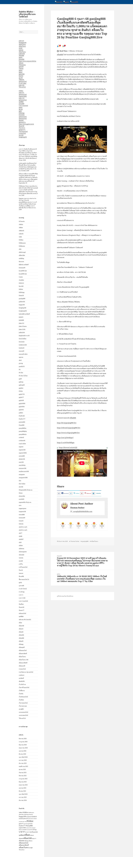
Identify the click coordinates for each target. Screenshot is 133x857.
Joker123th (22, 329)
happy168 (22, 305)
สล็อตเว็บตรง (22, 44)
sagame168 (22, 450)
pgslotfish (22, 406)
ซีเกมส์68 (21, 576)
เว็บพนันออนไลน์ (23, 697)
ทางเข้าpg (21, 592)
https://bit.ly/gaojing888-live (66, 423)
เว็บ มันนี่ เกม (22, 684)
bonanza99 (22, 268)
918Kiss (21, 240)
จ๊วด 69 (21, 570)
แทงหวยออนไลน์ (23, 715)
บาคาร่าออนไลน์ (23, 105)
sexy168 (21, 462)
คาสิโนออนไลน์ (23, 567)
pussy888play (23, 431)
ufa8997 (21, 539)
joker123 (21, 41)
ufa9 (20, 542)
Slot (20, 481)
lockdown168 (23, 345)
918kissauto (22, 243)
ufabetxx (21, 548)
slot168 (21, 487)
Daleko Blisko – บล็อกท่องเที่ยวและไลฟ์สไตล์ (27, 14)
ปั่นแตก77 (21, 610)
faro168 (21, 135)
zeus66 (21, 561)
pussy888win (22, 434)
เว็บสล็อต (21, 700)
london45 (21, 348)
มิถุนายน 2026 (23, 745)
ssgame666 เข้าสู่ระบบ (25, 502)
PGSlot (21, 391)
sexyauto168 (22, 468)
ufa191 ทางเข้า (23, 527)
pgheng (21, 382)
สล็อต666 (21, 635)
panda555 (22, 366)
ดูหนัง (20, 582)
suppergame (22, 508)
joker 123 (21, 98)
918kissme (22, 246)
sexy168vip (22, 465)
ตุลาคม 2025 (22, 769)
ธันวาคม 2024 (23, 800)
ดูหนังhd (21, 120)
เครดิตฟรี (21, 678)
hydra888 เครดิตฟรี (24, 314)
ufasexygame (23, 552)
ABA (20, 249)
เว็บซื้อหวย (22, 690)
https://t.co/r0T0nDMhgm (65, 443)
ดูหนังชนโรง (22, 122)
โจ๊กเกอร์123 (22, 87)
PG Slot (21, 372)
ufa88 (20, 536)
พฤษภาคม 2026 (23, 748)
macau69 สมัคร (23, 354)
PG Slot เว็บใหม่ (23, 376)
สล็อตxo (21, 63)
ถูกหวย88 (21, 585)
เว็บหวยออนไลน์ (23, 131)
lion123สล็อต (22, 339)
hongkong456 (23, 137)
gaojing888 (22, 298)
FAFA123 (21, 283)
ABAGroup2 (22, 252)
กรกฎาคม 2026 (23, 741)
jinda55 (21, 317)
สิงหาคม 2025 (23, 775)
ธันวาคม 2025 (23, 763)
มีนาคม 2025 (22, 791)
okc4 (20, 360)
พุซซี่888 (21, 102)
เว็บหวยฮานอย (23, 706)
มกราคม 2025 (23, 797)
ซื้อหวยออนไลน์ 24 (24, 579)
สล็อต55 (21, 629)
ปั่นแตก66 (21, 126)
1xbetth (21, 68)
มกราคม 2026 (23, 760)
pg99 (20, 111)
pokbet (21, 413)
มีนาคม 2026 (22, 754)
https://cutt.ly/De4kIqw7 (65, 438)
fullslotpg (21, 113)
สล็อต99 (21, 641)
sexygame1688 (23, 477)
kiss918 (21, 76)
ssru (20, 505)
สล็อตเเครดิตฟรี (23, 663)
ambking (21, 258)
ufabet (21, 545)
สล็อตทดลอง (22, 65)
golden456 (22, 301)
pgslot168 (25, 823)
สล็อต (20, 622)
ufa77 (20, 533)
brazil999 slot (23, 271)
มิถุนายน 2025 (23, 782)
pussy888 (21, 59)
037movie (22, 221)
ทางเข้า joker (22, 83)
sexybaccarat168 (24, 471)
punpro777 (22, 129)
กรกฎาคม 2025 (23, 779)
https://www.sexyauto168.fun (27, 61)
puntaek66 (22, 422)
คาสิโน (21, 564)
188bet (21, 227)
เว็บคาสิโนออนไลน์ (24, 687)
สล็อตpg (21, 644)
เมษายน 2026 (22, 751)
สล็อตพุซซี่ (21, 647)
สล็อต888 (21, 55)
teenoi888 (22, 514)
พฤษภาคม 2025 (23, 785)
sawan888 (22, 456)
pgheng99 (22, 385)
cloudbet (21, 280)
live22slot (21, 115)
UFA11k (21, 524)
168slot (21, 224)
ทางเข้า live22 (23, 589)
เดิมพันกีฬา (22, 681)
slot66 (20, 48)
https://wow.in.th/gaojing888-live (68, 433)
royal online (22, 443)
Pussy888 (21, 425)
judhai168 (22, 54)
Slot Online (22, 484)
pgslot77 (21, 397)
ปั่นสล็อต (21, 604)
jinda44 (21, 50)
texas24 (21, 521)
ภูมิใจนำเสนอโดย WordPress (65, 596)
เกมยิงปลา (21, 675)
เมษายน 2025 (22, 788)
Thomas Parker (77, 507)
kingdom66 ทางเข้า (24, 335)
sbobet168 (22, 459)
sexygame (22, 474)
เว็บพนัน (21, 693)
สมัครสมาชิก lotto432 (25, 619)
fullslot (21, 289)
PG (19, 369)
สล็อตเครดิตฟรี (23, 653)
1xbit (20, 237)
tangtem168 (22, 511)
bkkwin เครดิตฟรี (24, 264)
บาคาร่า (21, 595)
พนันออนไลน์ (22, 613)
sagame (21, 447)
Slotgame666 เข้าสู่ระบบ (25, 490)
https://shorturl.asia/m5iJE (68, 447)
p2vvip (21, 363)
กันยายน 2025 (22, 772)
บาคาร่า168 (22, 598)
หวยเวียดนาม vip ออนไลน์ (26, 672)
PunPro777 (22, 419)
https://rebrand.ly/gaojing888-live (68, 428)
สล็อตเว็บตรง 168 (23, 660)
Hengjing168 (22, 42)
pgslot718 (21, 394)
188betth (21, 79)
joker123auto (23, 326)
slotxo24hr (22, 496)
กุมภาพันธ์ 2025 (23, 794)
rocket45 (21, 437)
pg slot (21, 78)
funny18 (21, 295)
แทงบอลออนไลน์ (23, 712)
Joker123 (21, 323)
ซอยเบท (21, 573)
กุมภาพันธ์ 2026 (23, 757)
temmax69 (22, 518)
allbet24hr (22, 255)
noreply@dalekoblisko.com (82, 511)
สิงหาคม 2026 (23, 738)
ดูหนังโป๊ (21, 67)
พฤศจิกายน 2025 (23, 766)
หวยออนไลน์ (22, 133)
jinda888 (21, 320)
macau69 (21, 351)
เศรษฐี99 (21, 709)
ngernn (21, 357)
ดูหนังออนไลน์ (23, 81)
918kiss (21, 91)
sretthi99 (21, 499)
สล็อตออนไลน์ (23, 650)
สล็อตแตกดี (22, 666)
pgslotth (21, 410)
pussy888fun (22, 428)
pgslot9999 (22, 403)
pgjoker (21, 388)
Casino (21, 277)
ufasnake (21, 555)
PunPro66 (22, 416)
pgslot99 (21, 400)
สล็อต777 (34, 838)
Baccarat (21, 261)
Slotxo (20, 493)
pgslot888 (21, 74)
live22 (35, 818)
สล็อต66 (21, 632)
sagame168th (23, 96)
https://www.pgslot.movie (26, 124)
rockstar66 (22, 440)
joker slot (21, 85)
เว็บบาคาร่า (22, 128)
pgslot (20, 57)
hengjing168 (22, 308)
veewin (21, 558)
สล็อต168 (21, 626)
